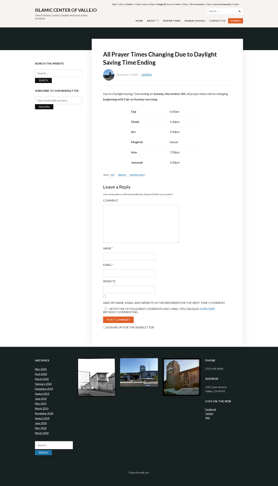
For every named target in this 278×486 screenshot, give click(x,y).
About (151, 20)
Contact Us (217, 20)
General (146, 74)
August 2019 (42, 393)
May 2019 (41, 403)
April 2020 (41, 374)
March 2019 (42, 408)
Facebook (210, 409)
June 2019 (41, 398)
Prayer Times (172, 20)
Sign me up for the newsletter (130, 327)
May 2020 (41, 369)
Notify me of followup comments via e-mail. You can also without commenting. (159, 310)
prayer (122, 174)
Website (109, 281)
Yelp (207, 417)
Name (108, 248)
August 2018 (42, 418)
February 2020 (43, 383)
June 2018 (41, 423)
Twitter (209, 413)
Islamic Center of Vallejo (66, 10)
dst (113, 174)
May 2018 (41, 428)
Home (139, 20)
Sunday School (195, 20)
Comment (110, 200)
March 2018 (42, 433)
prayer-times (137, 174)
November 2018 (44, 413)
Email (108, 264)
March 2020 (42, 378)
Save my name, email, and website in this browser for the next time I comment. (164, 302)
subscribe (207, 309)
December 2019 (44, 388)
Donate (235, 20)
